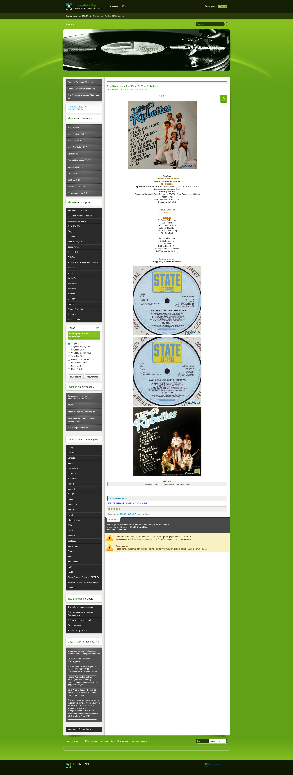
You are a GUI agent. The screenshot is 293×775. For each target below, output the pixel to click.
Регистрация (211, 6)
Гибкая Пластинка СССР (79, 160)
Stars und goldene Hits (117, 529)
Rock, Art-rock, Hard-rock (140, 514)
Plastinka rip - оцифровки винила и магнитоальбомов (86, 7)
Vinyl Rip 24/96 (74, 141)
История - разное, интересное (81, 412)
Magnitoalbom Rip (75, 167)
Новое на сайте (107, 741)
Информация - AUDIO (78, 193)
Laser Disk (72, 173)
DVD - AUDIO (74, 180)
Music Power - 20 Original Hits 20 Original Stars (128, 527)
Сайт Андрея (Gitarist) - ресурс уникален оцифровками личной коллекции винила (82, 692)
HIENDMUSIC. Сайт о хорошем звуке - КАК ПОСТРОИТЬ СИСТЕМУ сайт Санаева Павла (82, 669)
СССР (70, 405)
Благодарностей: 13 (118, 498)
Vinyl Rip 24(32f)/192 (77, 134)
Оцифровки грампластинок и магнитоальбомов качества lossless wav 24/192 (68, 765)
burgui (114, 89)
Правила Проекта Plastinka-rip (81, 89)
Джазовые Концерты (77, 186)
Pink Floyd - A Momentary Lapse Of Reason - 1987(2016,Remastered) (138, 524)
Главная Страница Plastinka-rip (82, 82)
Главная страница (74, 741)
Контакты (114, 6)
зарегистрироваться (146, 539)
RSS (123, 6)
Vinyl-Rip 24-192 (123, 514)
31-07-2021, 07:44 (126, 89)
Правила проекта (139, 741)
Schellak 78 (73, 154)
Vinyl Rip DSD (74, 127)
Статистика (122, 741)
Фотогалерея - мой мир (78, 427)
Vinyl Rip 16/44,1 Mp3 (77, 147)
